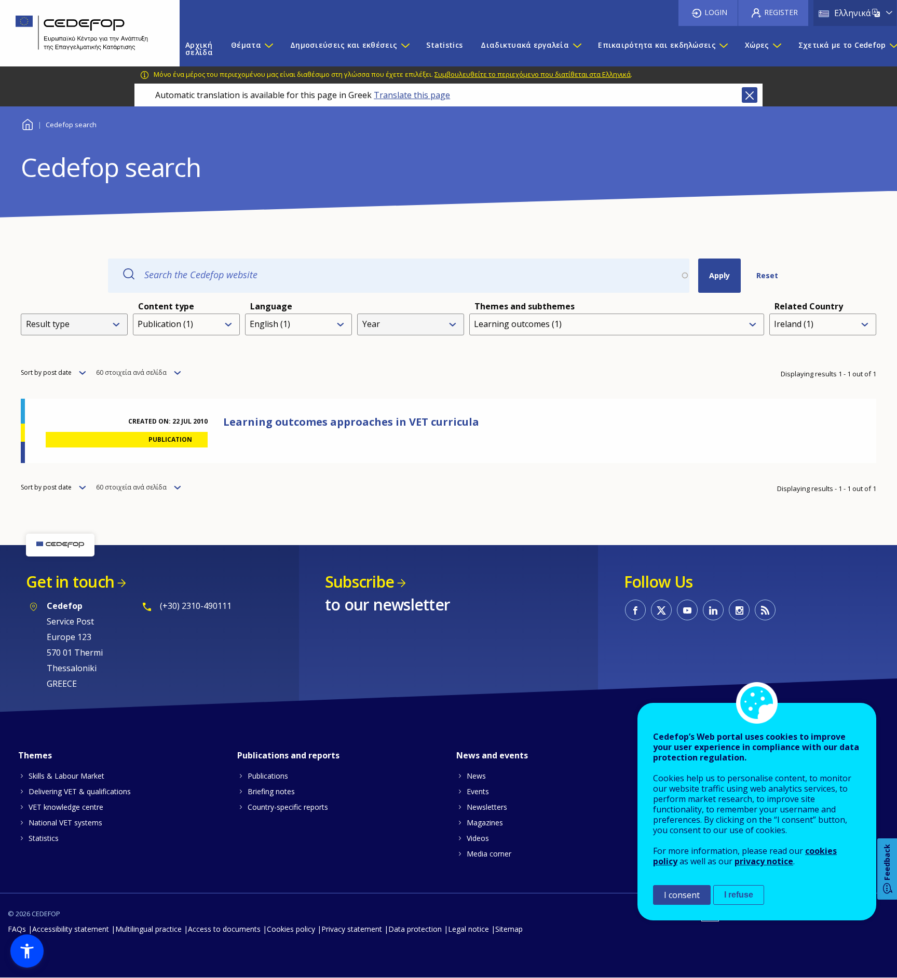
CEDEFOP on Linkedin (713, 610)
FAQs (17, 929)
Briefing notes (271, 791)
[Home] (82, 33)
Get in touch (70, 581)
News (476, 776)
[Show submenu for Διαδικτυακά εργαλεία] (576, 48)
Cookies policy (291, 929)
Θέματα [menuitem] (246, 45)
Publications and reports (288, 755)
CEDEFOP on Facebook (635, 610)
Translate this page (412, 95)
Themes (35, 755)
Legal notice (468, 929)
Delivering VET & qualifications (80, 791)
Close (749, 95)
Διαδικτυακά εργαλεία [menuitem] (525, 45)
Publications (268, 776)
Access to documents (224, 929)
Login (715, 12)
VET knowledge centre (66, 807)
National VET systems (65, 822)
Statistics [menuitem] (444, 45)
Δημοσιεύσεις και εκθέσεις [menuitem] (343, 45)
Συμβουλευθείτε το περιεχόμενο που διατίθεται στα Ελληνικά (532, 74)
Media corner (489, 854)
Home (27, 123)
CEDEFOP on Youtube (687, 610)
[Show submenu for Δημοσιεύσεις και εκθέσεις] (405, 48)
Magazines (485, 822)
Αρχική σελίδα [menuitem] (199, 48)
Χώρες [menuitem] (757, 45)
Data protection (415, 929)
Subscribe (359, 581)
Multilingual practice (148, 929)
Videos (478, 838)
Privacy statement (351, 929)
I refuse (738, 894)
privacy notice (764, 861)
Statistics (44, 838)
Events (478, 791)
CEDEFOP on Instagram (739, 610)
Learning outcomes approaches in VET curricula (351, 422)
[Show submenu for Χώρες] (776, 48)
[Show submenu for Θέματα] (268, 48)
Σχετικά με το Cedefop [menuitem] (842, 45)
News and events (492, 755)
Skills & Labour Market (66, 776)
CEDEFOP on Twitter (661, 610)
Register (781, 12)
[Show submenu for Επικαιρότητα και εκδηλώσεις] (723, 48)
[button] (27, 951)
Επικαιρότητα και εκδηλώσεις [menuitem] (657, 45)
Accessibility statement (70, 929)
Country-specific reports (288, 807)
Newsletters (487, 807)
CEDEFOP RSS (765, 610)
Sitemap (509, 929)
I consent (682, 895)
